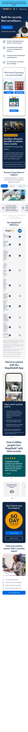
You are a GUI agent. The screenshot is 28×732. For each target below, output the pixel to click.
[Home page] (7, 9)
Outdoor (4, 186)
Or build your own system (8, 31)
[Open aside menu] (1, 9)
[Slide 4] (16, 478)
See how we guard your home (14, 164)
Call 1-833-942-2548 (14, 592)
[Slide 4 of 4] (16, 437)
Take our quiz (23, 9)
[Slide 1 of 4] (11, 437)
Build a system (14, 538)
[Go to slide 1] (12, 498)
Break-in (12, 186)
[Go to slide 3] (15, 498)
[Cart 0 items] (16, 9)
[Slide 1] (11, 478)
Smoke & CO (21, 186)
